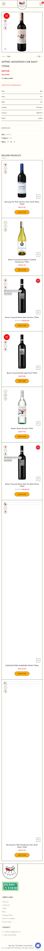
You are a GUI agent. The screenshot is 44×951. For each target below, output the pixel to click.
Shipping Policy (7, 915)
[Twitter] (11, 141)
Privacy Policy (7, 922)
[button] (22, 212)
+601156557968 (10, 935)
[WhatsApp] (14, 141)
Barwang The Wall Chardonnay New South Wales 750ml (22, 846)
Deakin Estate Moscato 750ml (22, 428)
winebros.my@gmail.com (12, 932)
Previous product (37, 56)
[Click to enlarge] (5, 49)
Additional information (11, 85)
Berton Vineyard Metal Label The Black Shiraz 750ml (22, 485)
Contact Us (6, 905)
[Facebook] (8, 141)
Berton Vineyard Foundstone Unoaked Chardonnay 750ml (22, 261)
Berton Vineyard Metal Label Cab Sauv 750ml (22, 317)
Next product (41, 56)
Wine (8, 56)
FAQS (4, 908)
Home (3, 56)
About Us (5, 902)
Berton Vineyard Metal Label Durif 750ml (22, 373)
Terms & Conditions (8, 918)
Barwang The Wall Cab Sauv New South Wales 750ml (22, 203)
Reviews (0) (6, 128)
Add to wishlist (8, 78)
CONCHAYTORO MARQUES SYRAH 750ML (22, 665)
